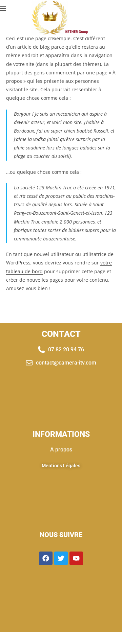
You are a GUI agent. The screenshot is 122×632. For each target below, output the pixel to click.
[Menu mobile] (3, 8)
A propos (61, 449)
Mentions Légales (61, 465)
